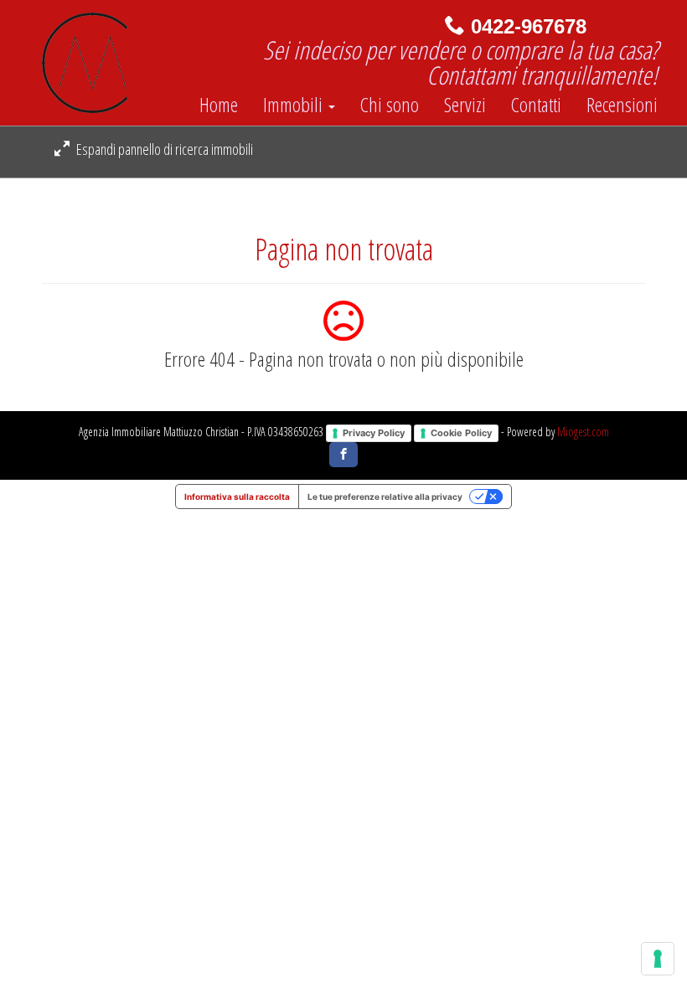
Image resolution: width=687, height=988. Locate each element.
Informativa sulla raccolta (237, 496)
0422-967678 (528, 26)
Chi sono (389, 104)
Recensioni (622, 104)
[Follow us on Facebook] (343, 454)
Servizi (465, 104)
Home (218, 104)
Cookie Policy (461, 433)
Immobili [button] (295, 104)
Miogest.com (583, 432)
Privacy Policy (374, 433)
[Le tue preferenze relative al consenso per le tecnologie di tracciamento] (658, 959)
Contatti (536, 104)
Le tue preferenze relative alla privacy (384, 496)
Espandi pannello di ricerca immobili (163, 149)
